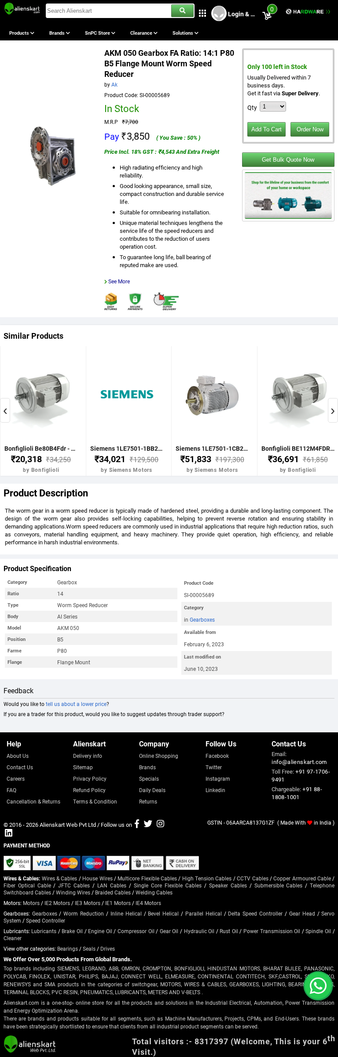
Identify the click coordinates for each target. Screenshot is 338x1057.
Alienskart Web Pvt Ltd (68, 825)
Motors (31, 902)
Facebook (217, 755)
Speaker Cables (228, 885)
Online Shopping (158, 755)
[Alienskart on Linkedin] (8, 834)
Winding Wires (73, 892)
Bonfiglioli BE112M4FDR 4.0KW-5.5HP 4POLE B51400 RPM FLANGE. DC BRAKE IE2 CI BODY (297, 448)
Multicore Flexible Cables (147, 878)
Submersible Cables (278, 885)
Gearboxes (202, 619)
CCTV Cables (252, 878)
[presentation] (5, 410)
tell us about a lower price (76, 703)
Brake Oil (72, 930)
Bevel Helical (163, 913)
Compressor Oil (136, 930)
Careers (16, 778)
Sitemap (83, 767)
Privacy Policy (90, 778)
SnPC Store (98, 32)
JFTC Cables (74, 885)
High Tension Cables (207, 878)
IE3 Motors (87, 902)
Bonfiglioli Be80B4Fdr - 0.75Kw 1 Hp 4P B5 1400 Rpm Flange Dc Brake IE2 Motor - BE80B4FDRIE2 (40, 448)
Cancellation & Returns (33, 801)
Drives (107, 948)
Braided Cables (113, 892)
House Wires (97, 878)
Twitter (214, 767)
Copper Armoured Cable (302, 878)
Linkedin (215, 789)
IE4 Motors (148, 902)
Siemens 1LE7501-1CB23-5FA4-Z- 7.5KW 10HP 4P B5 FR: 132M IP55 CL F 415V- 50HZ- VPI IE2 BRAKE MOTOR (212, 448)
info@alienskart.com (299, 762)
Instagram (218, 778)
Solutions (184, 32)
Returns (148, 801)
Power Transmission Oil (271, 930)
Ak (114, 84)
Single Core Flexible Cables (168, 885)
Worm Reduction (83, 913)
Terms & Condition (95, 801)
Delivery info (87, 755)
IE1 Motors (118, 902)
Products (19, 32)
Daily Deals (152, 789)
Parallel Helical (203, 913)
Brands (57, 32)
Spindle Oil (318, 930)
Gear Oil (169, 930)
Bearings (67, 948)
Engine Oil (100, 930)
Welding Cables (154, 892)
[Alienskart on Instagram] (160, 825)
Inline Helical (126, 913)
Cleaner (13, 937)
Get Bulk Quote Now (288, 159)
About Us (18, 755)
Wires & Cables (59, 878)
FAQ (11, 789)
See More (119, 281)
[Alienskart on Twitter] (148, 825)
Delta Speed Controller (255, 913)
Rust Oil (229, 930)
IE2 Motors (57, 902)
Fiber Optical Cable (27, 885)
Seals (89, 948)
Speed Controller (45, 920)
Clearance (142, 32)
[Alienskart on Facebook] (137, 825)
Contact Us (20, 767)
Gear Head (302, 913)
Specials (149, 778)
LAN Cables (111, 885)
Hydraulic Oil (199, 930)
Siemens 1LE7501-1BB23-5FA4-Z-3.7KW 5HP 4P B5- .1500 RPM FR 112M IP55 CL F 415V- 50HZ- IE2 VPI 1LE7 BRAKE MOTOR (126, 448)
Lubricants (43, 930)
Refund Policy (89, 789)
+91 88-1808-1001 (297, 793)
